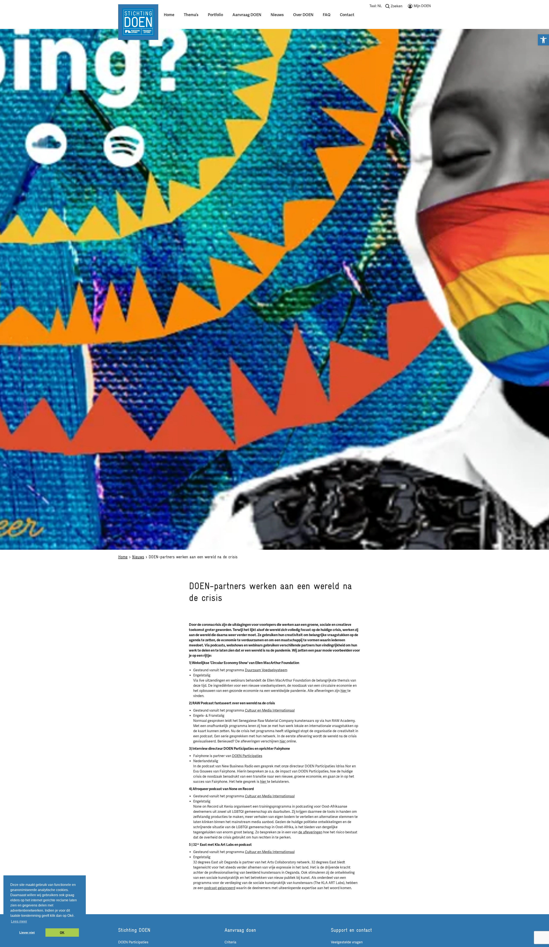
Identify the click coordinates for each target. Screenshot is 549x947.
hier (344, 691)
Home (169, 14)
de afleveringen (310, 832)
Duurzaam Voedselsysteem (266, 670)
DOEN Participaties (247, 756)
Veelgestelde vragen (347, 942)
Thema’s (191, 14)
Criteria (230, 942)
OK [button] (62, 932)
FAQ (326, 14)
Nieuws (277, 14)
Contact (347, 14)
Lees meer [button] (19, 921)
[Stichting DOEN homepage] (138, 22)
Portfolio (215, 14)
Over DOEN (303, 14)
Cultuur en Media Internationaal (270, 710)
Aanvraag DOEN (246, 14)
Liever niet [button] (27, 932)
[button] (543, 39)
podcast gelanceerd (219, 888)
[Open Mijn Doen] (419, 6)
